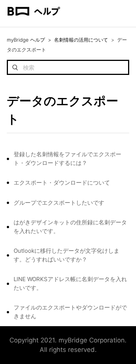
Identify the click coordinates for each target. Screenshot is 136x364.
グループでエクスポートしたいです (59, 202)
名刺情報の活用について (81, 40)
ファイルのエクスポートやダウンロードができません (70, 312)
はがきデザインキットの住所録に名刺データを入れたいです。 (70, 227)
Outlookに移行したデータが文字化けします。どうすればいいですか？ (66, 255)
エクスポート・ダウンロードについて (62, 182)
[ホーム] (33, 23)
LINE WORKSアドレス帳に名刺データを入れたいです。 (70, 283)
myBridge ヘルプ (26, 40)
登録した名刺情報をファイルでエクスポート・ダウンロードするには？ (67, 158)
